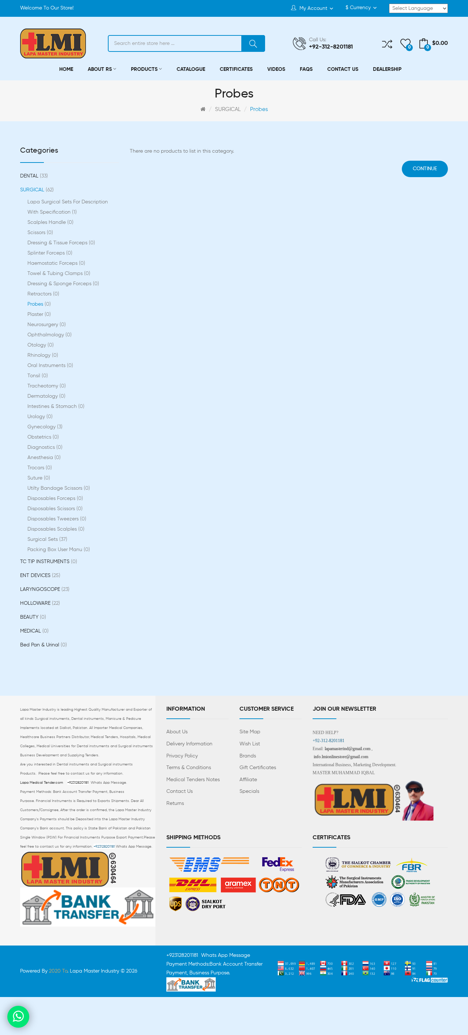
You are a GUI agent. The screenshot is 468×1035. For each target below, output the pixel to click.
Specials (249, 791)
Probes (259, 109)
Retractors (42, 294)
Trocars (38, 467)
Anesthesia (43, 457)
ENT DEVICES (39, 575)
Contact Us (179, 791)
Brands (247, 756)
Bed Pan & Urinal (42, 645)
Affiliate (248, 779)
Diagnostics (44, 447)
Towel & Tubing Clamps (58, 273)
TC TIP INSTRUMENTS (48, 561)
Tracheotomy (45, 386)
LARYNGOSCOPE (44, 589)
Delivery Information (189, 743)
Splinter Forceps (49, 253)
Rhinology (42, 355)
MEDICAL (33, 631)
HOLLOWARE (39, 603)
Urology (39, 416)
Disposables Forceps (54, 498)
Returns (175, 803)
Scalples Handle (49, 222)
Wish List (249, 743)
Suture (38, 478)
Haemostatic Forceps (55, 263)
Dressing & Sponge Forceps (62, 283)
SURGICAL (228, 109)
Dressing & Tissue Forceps (60, 242)
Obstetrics (42, 437)
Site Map (249, 731)
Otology (39, 345)
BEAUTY (32, 617)
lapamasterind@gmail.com (347, 748)
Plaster (38, 314)
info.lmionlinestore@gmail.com (341, 756)
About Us (177, 731)
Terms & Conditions (188, 767)
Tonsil (36, 375)
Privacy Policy (182, 756)
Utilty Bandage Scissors (57, 488)
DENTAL (33, 176)
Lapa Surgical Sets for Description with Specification (67, 207)
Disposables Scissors (54, 508)
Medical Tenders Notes (193, 779)
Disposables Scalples (55, 529)
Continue (425, 168)
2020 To (58, 971)
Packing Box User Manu (57, 549)
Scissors (39, 232)
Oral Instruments (49, 365)
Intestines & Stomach (55, 406)
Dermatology (45, 396)
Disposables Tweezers (56, 519)
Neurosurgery (45, 324)
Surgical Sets (46, 539)
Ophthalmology (48, 334)
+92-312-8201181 (328, 740)
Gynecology (44, 426)
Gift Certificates (257, 767)
